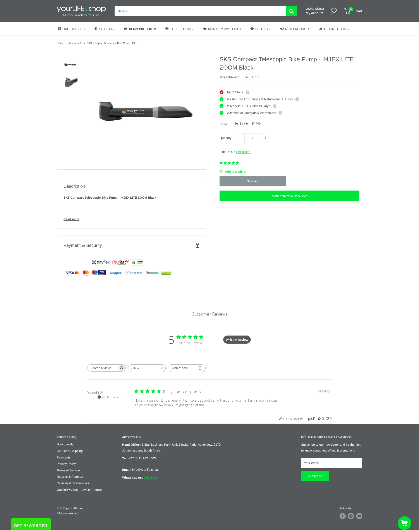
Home (60, 43)
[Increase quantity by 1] (265, 138)
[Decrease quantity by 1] (239, 138)
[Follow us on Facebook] (343, 516)
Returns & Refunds (70, 476)
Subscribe (315, 476)
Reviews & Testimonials (73, 483)
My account (314, 13)
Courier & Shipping (70, 451)
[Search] (291, 11)
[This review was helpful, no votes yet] (319, 418)
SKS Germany (229, 77)
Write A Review (237, 339)
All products (75, 43)
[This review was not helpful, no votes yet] (327, 418)
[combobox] (147, 368)
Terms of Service (68, 470)
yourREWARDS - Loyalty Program (80, 489)
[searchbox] (103, 368)
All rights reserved (67, 513)
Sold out (252, 181)
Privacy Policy (66, 463)
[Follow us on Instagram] (351, 516)
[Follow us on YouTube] (359, 516)
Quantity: (226, 138)
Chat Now (150, 477)
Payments (63, 457)
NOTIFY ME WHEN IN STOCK (289, 195)
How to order (66, 444)
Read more (71, 219)
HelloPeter (243, 151)
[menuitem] (71, 29)
